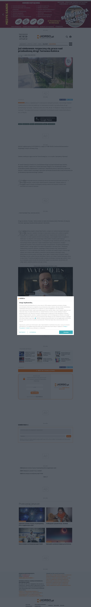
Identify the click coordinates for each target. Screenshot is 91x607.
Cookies (28, 328)
